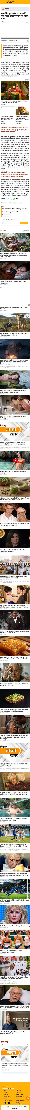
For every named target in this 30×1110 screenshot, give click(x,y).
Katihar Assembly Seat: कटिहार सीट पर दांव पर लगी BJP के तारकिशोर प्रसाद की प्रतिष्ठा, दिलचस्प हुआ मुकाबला (14, 174)
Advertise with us (20, 1097)
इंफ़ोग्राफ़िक (7, 1097)
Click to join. (19, 203)
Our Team (19, 1104)
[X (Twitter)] (27, 31)
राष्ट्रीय (6, 9)
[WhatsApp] (27, 34)
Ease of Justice (16, 212)
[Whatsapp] (14, 199)
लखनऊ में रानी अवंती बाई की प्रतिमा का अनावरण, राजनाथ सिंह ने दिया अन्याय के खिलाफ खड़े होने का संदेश (15, 1065)
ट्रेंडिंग (5, 1090)
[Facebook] (27, 27)
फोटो (5, 1093)
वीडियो (6, 1094)
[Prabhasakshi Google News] (28, 41)
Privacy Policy (20, 1100)
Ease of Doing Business (19, 209)
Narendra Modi (6, 209)
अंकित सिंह (3, 40)
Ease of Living (6, 212)
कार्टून (5, 1099)
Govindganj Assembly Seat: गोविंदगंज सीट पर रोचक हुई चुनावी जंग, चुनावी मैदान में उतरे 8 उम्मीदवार (14, 130)
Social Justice (6, 215)
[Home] (3, 8)
